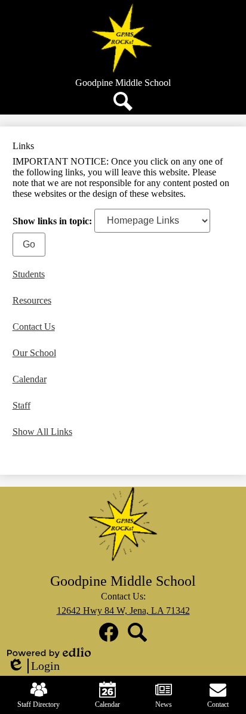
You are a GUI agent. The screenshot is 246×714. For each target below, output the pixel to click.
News (163, 704)
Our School (34, 353)
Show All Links (42, 431)
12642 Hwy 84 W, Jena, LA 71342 (123, 610)
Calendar (30, 379)
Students (29, 274)
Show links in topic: (52, 220)
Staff (21, 405)
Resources (32, 300)
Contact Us (34, 327)
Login (33, 666)
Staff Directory (38, 704)
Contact (218, 704)
